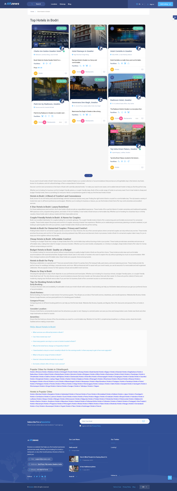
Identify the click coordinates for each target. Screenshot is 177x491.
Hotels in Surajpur (68, 386)
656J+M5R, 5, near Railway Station (122, 54)
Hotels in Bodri (119, 374)
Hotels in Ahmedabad (99, 394)
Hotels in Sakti (109, 384)
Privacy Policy (96, 426)
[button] (88, 332)
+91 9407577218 (42, 469)
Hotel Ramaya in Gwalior (83, 51)
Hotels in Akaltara (48, 372)
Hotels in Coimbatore (37, 396)
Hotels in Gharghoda (36, 379)
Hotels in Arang (78, 372)
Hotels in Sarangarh (134, 384)
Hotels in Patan (138, 381)
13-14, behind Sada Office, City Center (123, 103)
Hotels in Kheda (77, 404)
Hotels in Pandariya (126, 381)
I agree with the (91, 426)
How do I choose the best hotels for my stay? (48, 359)
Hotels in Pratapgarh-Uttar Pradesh (134, 401)
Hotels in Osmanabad (136, 404)
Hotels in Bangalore (48, 394)
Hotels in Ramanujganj (85, 384)
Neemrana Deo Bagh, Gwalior (85, 102)
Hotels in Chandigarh (135, 394)
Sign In (152, 4)
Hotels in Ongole (60, 406)
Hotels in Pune (86, 394)
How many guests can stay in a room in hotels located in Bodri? (54, 341)
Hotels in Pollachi (116, 401)
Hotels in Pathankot (104, 401)
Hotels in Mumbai (35, 394)
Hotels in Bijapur (104, 372)
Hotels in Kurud (43, 381)
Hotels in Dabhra (45, 376)
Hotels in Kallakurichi (135, 399)
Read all (71, 476)
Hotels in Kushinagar (83, 406)
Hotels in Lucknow (50, 396)
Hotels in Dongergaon (115, 376)
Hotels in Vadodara (131, 396)
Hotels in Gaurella (140, 376)
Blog (69, 4)
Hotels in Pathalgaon (36, 384)
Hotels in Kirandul (116, 372)
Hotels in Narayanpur (82, 381)
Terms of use (117, 487)
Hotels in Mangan (54, 399)
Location (54, 4)
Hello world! (73, 447)
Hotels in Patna (83, 396)
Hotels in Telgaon (93, 386)
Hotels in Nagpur (94, 396)
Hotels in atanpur (98, 384)
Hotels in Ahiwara (35, 372)
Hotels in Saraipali (121, 384)
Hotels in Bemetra (70, 374)
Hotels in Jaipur (123, 394)
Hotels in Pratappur (113, 381)
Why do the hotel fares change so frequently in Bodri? (51, 346)
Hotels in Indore (72, 396)
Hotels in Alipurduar (61, 401)
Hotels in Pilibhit (88, 404)
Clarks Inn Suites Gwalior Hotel (47, 51)
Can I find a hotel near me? (42, 337)
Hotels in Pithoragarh (64, 404)
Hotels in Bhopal (119, 396)
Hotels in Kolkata (112, 394)
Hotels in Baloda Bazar (56, 374)
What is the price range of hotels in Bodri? (47, 355)
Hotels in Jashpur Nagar (51, 379)
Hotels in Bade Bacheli (91, 372)
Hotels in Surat (61, 396)
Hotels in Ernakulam (106, 396)
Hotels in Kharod (117, 379)
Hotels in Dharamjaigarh (100, 376)
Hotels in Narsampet (36, 404)
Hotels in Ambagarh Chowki (63, 372)
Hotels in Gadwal (74, 401)
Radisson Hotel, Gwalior (121, 100)
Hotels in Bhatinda (110, 404)
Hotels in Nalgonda (82, 399)
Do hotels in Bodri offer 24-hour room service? (49, 364)
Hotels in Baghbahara (129, 372)
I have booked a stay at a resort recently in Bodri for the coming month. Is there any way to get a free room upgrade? (72, 350)
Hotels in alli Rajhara (57, 376)
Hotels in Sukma (56, 386)
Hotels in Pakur (71, 406)
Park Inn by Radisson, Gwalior (47, 104)
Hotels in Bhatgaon (83, 374)
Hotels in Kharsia (128, 379)
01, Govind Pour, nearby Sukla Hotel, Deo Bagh (87, 106)
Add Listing (164, 4)
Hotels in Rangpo (122, 404)
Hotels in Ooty (34, 406)
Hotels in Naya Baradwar (98, 381)
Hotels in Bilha (94, 374)
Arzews (31, 487)
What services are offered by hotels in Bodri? (48, 332)
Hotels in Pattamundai (121, 399)
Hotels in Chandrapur (131, 374)
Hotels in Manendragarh (67, 381)
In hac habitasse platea (87, 467)
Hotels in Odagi (72, 384)
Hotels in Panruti (96, 406)
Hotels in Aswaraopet (47, 406)
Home (32, 11)
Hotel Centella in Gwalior (121, 51)
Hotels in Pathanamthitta (89, 401)
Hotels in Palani (99, 404)
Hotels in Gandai (128, 376)
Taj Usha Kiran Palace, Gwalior (123, 149)
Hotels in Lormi (53, 381)
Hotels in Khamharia (104, 379)
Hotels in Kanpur (42, 399)
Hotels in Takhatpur (81, 386)
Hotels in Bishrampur (107, 374)
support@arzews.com (42, 459)
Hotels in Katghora (77, 379)
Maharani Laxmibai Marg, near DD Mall (46, 54)
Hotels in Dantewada (71, 376)
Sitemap (62, 4)
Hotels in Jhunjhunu (48, 401)
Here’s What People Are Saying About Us (93, 457)
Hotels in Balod (43, 374)
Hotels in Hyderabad (62, 394)
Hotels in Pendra (49, 384)
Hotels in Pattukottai (106, 399)
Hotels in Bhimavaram (67, 399)
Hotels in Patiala (93, 399)
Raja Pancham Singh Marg (81, 54)
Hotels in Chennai (75, 394)
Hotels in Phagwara (50, 404)
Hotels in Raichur (35, 401)
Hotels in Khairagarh (90, 379)
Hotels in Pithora (61, 384)
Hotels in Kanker (65, 379)
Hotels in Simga (45, 386)
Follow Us (114, 475)
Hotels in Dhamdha (85, 376)
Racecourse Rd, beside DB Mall (44, 107)
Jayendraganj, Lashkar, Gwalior (121, 152)
